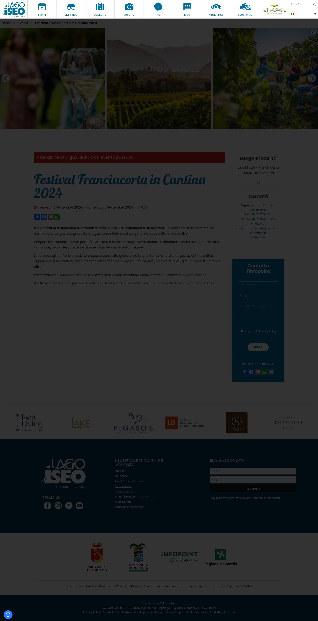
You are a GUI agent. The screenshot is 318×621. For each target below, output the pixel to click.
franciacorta (274, 15)
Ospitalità (100, 15)
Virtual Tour (216, 15)
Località (129, 15)
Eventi (42, 15)
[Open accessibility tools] (8, 614)
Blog (187, 15)
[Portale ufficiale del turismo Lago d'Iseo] (13, 9)
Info (158, 15)
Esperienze (245, 15)
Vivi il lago (71, 15)
